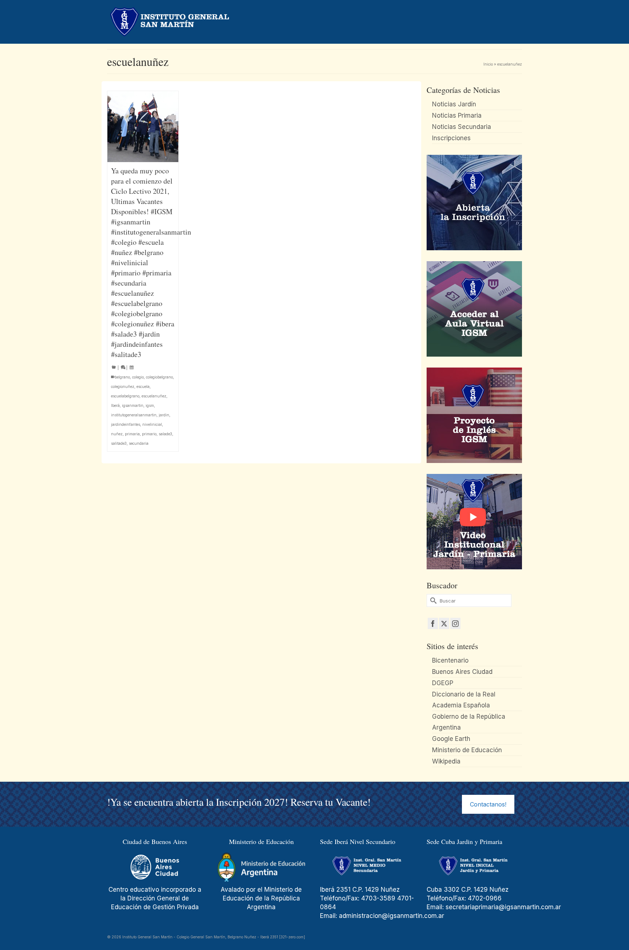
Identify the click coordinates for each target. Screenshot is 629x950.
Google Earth (451, 738)
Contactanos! (488, 804)
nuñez (117, 434)
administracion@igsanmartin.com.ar (392, 915)
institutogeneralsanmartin (134, 415)
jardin (164, 415)
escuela (143, 386)
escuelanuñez (154, 396)
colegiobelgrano (159, 377)
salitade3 (119, 443)
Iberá (115, 405)
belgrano (122, 377)
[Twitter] (444, 623)
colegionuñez (122, 386)
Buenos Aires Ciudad (462, 671)
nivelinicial (152, 424)
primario (149, 434)
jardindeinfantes (125, 424)
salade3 (165, 434)
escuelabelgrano (125, 396)
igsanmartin (132, 405)
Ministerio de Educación (467, 750)
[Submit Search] (432, 600)
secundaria (139, 443)
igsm (150, 405)
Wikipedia (446, 761)
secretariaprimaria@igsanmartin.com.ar (503, 907)
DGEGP (442, 683)
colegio (138, 377)
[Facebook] (433, 623)
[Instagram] (455, 623)
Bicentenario (450, 660)
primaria (132, 434)
